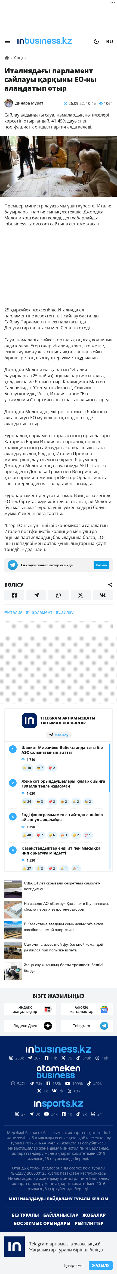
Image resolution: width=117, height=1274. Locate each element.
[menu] (7, 41)
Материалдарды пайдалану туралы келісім (58, 1198)
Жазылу (100, 1265)
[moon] (96, 41)
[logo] (52, 41)
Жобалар (94, 1215)
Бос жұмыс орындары (42, 1223)
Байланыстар (60, 1215)
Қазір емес (74, 1265)
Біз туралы (25, 1215)
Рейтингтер (89, 1223)
